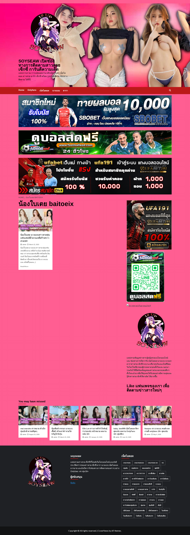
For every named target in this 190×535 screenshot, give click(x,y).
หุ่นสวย (143, 505)
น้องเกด (125, 494)
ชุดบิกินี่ (157, 468)
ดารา (65, 90)
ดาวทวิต (161, 473)
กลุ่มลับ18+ (134, 468)
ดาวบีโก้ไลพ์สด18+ (138, 479)
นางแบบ (56, 90)
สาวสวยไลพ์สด (160, 494)
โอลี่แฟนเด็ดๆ (161, 516)
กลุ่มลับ (125, 468)
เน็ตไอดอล (44, 90)
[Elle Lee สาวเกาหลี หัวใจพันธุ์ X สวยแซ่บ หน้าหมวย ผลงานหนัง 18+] (95, 415)
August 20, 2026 (34, 434)
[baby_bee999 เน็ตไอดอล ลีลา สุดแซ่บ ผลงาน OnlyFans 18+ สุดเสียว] (126, 415)
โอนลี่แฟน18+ (127, 516)
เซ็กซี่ (159, 505)
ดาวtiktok (141, 473)
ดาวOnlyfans (128, 473)
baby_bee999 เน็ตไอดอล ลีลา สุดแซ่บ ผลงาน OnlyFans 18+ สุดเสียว (126, 431)
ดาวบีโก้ (125, 479)
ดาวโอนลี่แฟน (152, 479)
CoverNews (103, 530)
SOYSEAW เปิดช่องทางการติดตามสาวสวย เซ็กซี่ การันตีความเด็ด (39, 65)
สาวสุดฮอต (142, 500)
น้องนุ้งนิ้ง (162, 489)
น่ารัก (153, 489)
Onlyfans (32, 90)
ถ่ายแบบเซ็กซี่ (147, 484)
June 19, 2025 (126, 437)
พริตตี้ (133, 494)
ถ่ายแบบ (125, 484)
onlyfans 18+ (153, 463)
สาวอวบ (152, 500)
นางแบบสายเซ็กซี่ (128, 489)
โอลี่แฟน (139, 516)
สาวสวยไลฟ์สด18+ (129, 500)
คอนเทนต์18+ (146, 468)
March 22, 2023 (34, 244)
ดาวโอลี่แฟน (164, 479)
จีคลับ (72, 483)
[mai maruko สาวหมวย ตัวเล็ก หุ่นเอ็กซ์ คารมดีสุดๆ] (33, 415)
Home (21, 90)
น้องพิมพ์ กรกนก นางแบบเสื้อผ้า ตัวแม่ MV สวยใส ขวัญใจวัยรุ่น (62, 431)
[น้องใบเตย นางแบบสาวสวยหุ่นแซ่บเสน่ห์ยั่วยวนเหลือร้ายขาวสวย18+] (35, 220)
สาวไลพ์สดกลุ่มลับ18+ (130, 505)
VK (163, 463)
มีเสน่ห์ (141, 494)
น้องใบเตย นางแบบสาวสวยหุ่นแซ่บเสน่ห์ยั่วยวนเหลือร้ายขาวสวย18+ (35, 238)
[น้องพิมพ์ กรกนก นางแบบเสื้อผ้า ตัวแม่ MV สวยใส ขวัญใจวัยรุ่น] (64, 415)
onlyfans (127, 463)
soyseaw (30, 225)
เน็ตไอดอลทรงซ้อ (139, 510)
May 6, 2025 (157, 434)
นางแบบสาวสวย (143, 489)
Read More (24, 266)
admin (24, 244)
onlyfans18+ (139, 463)
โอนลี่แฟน (165, 510)
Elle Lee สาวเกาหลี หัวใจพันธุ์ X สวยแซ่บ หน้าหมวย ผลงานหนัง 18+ (94, 431)
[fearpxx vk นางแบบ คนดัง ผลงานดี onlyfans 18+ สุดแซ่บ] (157, 415)
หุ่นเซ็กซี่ (151, 505)
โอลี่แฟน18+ (149, 516)
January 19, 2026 (96, 437)
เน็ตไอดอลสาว (153, 510)
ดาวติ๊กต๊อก (152, 473)
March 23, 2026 (65, 437)
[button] (170, 90)
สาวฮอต (161, 500)
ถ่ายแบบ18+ (136, 484)
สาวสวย (149, 494)
